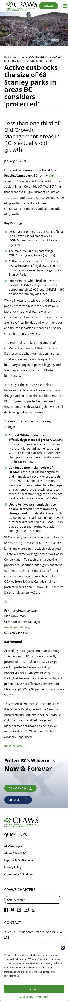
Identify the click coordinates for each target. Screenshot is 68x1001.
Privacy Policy (41, 996)
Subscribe (15, 800)
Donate (48, 5)
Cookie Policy (26, 996)
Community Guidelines (18, 874)
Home (7, 56)
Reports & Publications (18, 860)
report (53, 175)
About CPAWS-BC (15, 853)
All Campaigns (13, 846)
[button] (62, 947)
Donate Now (17, 788)
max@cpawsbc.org (17, 627)
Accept (34, 989)
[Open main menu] (63, 5)
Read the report (15, 746)
